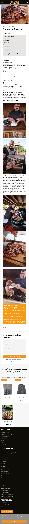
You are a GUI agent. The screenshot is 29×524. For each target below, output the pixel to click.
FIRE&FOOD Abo (5, 469)
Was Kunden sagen (6, 482)
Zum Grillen (4, 477)
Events (2, 442)
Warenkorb (4, 459)
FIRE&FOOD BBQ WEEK (7, 494)
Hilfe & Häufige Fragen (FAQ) (8, 453)
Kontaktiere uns (5, 455)
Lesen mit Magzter (6, 490)
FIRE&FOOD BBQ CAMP (7, 496)
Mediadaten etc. (5, 432)
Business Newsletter (6, 436)
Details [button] (20, 517)
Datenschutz (4, 506)
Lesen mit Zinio (5, 492)
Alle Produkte (4, 471)
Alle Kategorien (5, 473)
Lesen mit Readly (5, 488)
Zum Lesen (4, 475)
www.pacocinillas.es (20, 321)
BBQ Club (3, 444)
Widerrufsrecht (5, 504)
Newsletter (4, 461)
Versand (3, 463)
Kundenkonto (4, 457)
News (2, 440)
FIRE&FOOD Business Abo (7, 434)
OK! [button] (14, 521)
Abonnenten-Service (6, 451)
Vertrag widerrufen (7, 511)
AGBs (2, 509)
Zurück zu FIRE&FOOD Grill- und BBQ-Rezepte (15, 370)
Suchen (3, 480)
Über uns (3, 438)
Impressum (4, 502)
